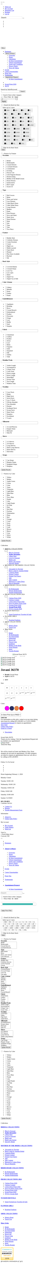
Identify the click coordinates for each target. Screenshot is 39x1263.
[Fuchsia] (7, 708)
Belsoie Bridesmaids (15, 591)
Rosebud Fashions (14, 620)
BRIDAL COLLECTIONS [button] (10, 1127)
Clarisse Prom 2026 (15, 598)
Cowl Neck (10, 392)
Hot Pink (10, 509)
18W (18, 129)
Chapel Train (11, 369)
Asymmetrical (11, 367)
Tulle (8, 357)
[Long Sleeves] (7, 1035)
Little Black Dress (12, 203)
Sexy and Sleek (12, 215)
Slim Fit (9, 433)
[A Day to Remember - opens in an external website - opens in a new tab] (7, 1259)
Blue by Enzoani (14, 552)
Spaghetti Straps (12, 464)
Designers (8, 843)
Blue (8, 495)
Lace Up (9, 271)
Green (9, 483)
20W (27, 129)
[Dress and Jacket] (6, 955)
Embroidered (11, 312)
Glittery (9, 287)
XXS (8, 140)
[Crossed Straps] (6, 971)
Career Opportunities (11, 872)
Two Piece (10, 229)
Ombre (9, 293)
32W (27, 136)
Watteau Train (11, 383)
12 (7, 118)
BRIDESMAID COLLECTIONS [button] (15, 585)
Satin (8, 349)
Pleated (9, 252)
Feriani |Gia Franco (15, 576)
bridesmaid (12, 638)
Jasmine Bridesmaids (15, 592)
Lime (8, 485)
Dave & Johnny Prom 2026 (17, 603)
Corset (9, 244)
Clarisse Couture (14, 600)
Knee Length (11, 375)
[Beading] (5, 989)
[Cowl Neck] (6, 1014)
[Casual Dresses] (9, 946)
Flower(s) (10, 316)
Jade (10, 578)
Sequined (10, 351)
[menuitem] (21, 7)
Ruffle (9, 322)
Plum (8, 515)
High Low (10, 246)
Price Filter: (7, 97)
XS (17, 140)
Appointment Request (8, 723)
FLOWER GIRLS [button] (11, 616)
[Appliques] (5, 987)
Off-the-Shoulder (12, 402)
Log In (7, 14)
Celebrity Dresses (12, 240)
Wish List (8, 7)
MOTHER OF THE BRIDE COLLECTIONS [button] (20, 565)
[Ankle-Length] (5, 1005)
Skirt (8, 221)
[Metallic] (3, 980)
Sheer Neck (10, 412)
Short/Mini (10, 377)
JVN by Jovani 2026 (15, 609)
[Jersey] (4, 1001)
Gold (8, 527)
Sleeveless (10, 451)
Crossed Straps (11, 269)
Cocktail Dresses (12, 167)
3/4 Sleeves (10, 443)
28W (8, 136)
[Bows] (5, 990)
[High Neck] (6, 1017)
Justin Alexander (14, 554)
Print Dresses (11, 213)
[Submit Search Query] (23, 893)
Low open (10, 273)
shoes (10, 649)
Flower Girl (10, 173)
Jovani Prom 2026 (15, 607)
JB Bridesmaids (14, 635)
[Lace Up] (6, 973)
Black (9, 531)
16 (23, 118)
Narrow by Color (9, 474)
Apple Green (11, 481)
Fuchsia (9, 511)
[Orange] (16, 708)
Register (7, 12)
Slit (8, 258)
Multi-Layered (11, 248)
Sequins (9, 326)
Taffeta (9, 355)
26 (31, 121)
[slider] (34, 904)
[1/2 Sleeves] (7, 1031)
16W (8, 129)
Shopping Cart (9, 10)
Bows (8, 308)
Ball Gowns (10, 195)
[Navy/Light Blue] (12, 708)
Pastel (8, 295)
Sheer (8, 275)
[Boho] (6, 953)
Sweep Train (11, 379)
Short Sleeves (11, 449)
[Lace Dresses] (6, 956)
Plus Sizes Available (13, 254)
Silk (8, 353)
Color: (3, 703)
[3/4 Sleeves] (7, 1033)
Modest (9, 209)
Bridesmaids (11, 163)
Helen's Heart (13, 625)
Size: (2, 683)
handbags (12, 644)
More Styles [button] (8, 629)
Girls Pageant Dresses (14, 175)
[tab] (21, 556)
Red (8, 517)
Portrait (9, 406)
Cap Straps (10, 460)
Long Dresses (11, 207)
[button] (8, 51)
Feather (9, 314)
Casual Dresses (11, 165)
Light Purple (11, 503)
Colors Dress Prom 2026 (16, 602)
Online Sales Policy (7, 726)
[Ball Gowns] (6, 951)
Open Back (10, 250)
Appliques (10, 304)
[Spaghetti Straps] (6, 1044)
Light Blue (10, 491)
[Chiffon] (4, 997)
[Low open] (6, 974)
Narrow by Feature (10, 153)
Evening (9, 171)
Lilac (8, 501)
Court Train (10, 371)
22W (8, 132)
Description (8, 732)
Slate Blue (10, 493)
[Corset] (7, 965)
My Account (9, 8)
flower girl (12, 640)
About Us (8, 817)
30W (18, 136)
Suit (8, 223)
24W (18, 132)
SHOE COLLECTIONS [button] (13, 622)
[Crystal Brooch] (5, 992)
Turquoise (10, 489)
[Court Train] (5, 1010)
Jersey (9, 341)
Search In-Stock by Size (11, 105)
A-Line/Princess (12, 427)
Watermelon (10, 513)
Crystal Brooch (11, 310)
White (9, 537)
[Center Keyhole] (7, 964)
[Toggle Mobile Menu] (1, 838)
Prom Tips (8, 876)
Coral (8, 521)
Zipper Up (10, 277)
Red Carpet (10, 185)
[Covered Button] (6, 969)
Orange (9, 519)
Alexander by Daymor (16, 569)
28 (7, 125)
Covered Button (12, 267)
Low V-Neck (11, 400)
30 (15, 125)
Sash (8, 324)
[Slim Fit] (5, 1028)
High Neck (10, 396)
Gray (8, 533)
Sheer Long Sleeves (13, 447)
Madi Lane (12, 560)
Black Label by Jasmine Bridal (18, 571)
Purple (9, 499)
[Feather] (4, 999)
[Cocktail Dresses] (9, 948)
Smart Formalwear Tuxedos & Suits (20, 614)
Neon (8, 291)
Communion (11, 169)
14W (32, 125)
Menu (3, 48)
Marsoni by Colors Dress (17, 581)
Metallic (9, 289)
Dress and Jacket (12, 199)
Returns (7, 808)
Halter (9, 394)
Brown (9, 529)
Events (7, 869)
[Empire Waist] (5, 1024)
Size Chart (4, 725)
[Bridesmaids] (9, 944)
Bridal (9, 161)
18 (31, 118)
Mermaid (9, 431)
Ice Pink (9, 505)
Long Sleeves (11, 445)
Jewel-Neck (10, 398)
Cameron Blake (14, 572)
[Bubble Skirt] (7, 960)
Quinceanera (11, 183)
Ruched (9, 256)
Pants (8, 211)
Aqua (8, 487)
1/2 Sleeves (10, 441)
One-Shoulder (11, 404)
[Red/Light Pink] (21, 708)
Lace (8, 320)
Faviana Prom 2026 (15, 605)
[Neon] (3, 981)
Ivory (8, 523)
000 (7, 110)
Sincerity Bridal (14, 563)
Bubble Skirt (11, 238)
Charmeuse (10, 335)
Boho (8, 197)
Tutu (8, 227)
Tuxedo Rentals (14, 651)
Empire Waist (11, 429)
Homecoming (11, 177)
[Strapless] (6, 1045)
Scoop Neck (11, 410)
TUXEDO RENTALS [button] (12, 611)
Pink (8, 507)
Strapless (9, 414)
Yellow (9, 477)
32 (23, 125)
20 (7, 121)
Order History (9, 827)
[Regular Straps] (6, 1042)
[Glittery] (3, 978)
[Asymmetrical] (5, 1006)
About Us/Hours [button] (10, 849)
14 (15, 118)
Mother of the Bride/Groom (15, 179)
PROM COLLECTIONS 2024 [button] (15, 594)
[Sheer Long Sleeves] (7, 1036)
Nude (8, 525)
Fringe (9, 318)
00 (16, 110)
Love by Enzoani (14, 558)
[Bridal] (9, 943)
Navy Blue (10, 497)
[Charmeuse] (4, 996)
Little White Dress (12, 205)
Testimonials (9, 879)
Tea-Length (10, 381)
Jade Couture (13, 580)
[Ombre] (3, 983)
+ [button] (6, 624)
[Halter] (6, 1015)
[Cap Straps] (6, 1040)
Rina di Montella (14, 583)
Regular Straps (11, 462)
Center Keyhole (12, 242)
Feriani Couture (14, 574)
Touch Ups (12, 627)
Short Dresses (11, 219)
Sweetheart (10, 416)
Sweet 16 (10, 187)
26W (27, 132)
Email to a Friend (6, 728)
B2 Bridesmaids (14, 589)
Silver (9, 535)
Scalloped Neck (12, 408)
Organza (9, 347)
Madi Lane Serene (14, 561)
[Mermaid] (5, 1026)
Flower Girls (13, 642)
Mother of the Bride (15, 645)
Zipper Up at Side (12, 279)
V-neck (9, 418)
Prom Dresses (11, 181)
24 (23, 121)
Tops (8, 225)
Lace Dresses (11, 201)
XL (14, 144)
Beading (9, 306)
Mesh (8, 345)
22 (15, 121)
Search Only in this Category (12, 95)
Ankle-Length (11, 365)
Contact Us (8, 806)
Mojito (9, 479)
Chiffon (9, 337)
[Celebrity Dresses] (7, 962)
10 (28, 114)
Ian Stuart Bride (14, 636)
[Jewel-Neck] (6, 1019)
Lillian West (12, 556)
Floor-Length (11, 373)
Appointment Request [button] (12, 885)
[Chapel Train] (5, 1008)
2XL (22, 144)
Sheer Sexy (10, 217)
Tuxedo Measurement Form (13, 810)
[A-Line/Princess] (5, 1022)
